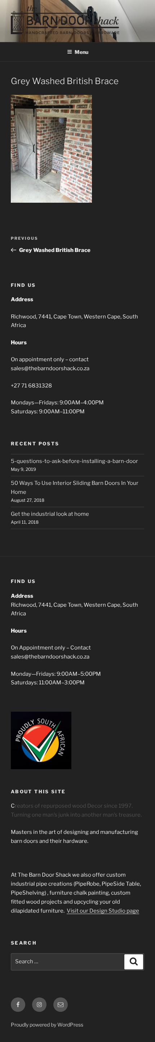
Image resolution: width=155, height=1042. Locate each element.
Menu (81, 52)
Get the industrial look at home (50, 514)
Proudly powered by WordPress (47, 1025)
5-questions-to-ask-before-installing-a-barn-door (74, 461)
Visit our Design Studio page (103, 911)
